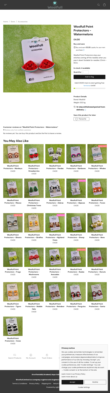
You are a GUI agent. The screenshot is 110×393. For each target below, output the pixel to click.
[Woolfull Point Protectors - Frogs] (13, 257)
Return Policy (58, 383)
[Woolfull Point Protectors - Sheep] (76, 222)
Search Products (14, 358)
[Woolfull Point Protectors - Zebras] (55, 188)
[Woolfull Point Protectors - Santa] (97, 291)
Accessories (23, 21)
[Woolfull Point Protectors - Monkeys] (13, 153)
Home (5, 21)
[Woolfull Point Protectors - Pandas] (55, 153)
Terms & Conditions (19, 383)
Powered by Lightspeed (55, 387)
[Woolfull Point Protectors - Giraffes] (34, 222)
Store (13, 21)
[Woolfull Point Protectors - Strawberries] (34, 153)
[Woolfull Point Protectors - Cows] (13, 326)
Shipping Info (46, 383)
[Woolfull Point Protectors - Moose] (13, 188)
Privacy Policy (34, 383)
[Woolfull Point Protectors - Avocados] (55, 257)
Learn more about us (69, 377)
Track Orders (47, 358)
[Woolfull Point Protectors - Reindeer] (55, 291)
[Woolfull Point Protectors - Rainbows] (76, 153)
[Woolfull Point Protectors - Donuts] (97, 257)
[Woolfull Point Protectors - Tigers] (13, 291)
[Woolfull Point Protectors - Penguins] (76, 291)
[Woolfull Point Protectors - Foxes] (97, 188)
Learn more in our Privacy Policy (73, 374)
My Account (31, 358)
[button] (55, 5)
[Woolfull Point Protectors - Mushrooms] (34, 257)
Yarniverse (86, 85)
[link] (84, 386)
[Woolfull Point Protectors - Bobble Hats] (34, 291)
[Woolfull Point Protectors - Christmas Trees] (34, 188)
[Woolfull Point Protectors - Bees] (97, 222)
